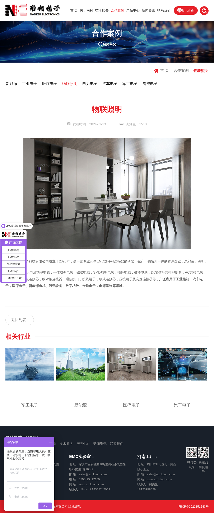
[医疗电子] (131, 364)
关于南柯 (86, 10)
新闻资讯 (148, 10)
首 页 (74, 10)
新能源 (80, 405)
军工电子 (29, 405)
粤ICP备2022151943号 (193, 506)
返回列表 (18, 320)
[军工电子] (29, 364)
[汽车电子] (182, 364)
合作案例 (117, 10)
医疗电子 (131, 405)
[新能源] (80, 364)
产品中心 (133, 10)
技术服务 (102, 10)
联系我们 (164, 10)
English (188, 10)
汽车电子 (182, 405)
